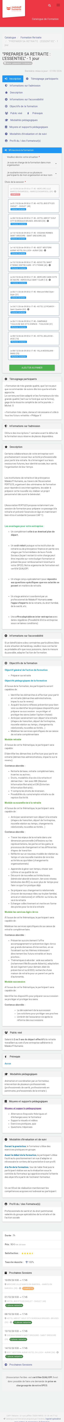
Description (16, 92)
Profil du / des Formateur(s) (25, 140)
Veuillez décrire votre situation (22, 157)
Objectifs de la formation (23, 106)
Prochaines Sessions (20, 1364)
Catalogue (10, 37)
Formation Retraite (31, 37)
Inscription (15, 78)
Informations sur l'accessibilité (26, 99)
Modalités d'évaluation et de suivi (28, 133)
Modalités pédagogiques (24, 120)
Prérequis (37, 113)
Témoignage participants (44, 78)
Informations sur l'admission (24, 85)
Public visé (16, 113)
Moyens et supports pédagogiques (28, 127)
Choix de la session (14, 182)
